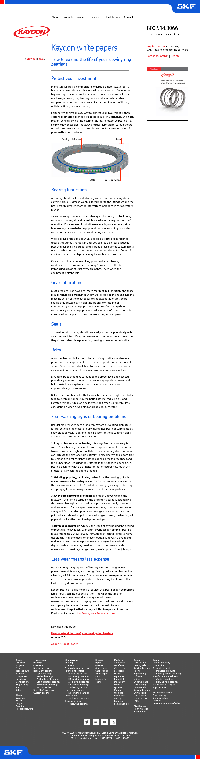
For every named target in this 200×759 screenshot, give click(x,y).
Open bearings (44, 673)
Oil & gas (118, 692)
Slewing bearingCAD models (142, 691)
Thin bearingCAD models (140, 686)
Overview (20, 662)
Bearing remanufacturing (169, 673)
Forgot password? (157, 56)
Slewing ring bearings (167, 681)
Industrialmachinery (119, 680)
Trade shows (22, 671)
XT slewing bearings (78, 687)
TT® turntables (44, 687)
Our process (101, 668)
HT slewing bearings (78, 679)
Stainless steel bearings (48, 681)
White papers (102, 673)
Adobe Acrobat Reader (64, 644)
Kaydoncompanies (21, 675)
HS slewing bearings (78, 676)
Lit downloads (141, 681)
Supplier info (159, 687)
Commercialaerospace (120, 669)
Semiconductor (121, 703)
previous (32, 58)
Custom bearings (42, 692)
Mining (117, 690)
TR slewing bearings (78, 703)
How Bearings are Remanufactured (96, 613)
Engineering (22, 684)
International (140, 711)
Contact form (159, 665)
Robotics (118, 701)
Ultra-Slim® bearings (43, 690)
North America (141, 708)
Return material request (164, 684)
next (41, 58)
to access (156, 46)
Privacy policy (159, 695)
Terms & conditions (162, 692)
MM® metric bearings (47, 684)
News (18, 668)
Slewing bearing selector (77, 668)
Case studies (101, 671)
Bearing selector (41, 668)
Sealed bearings (45, 676)
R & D (18, 687)
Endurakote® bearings (48, 679)
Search (19, 700)
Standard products (165, 671)
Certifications (22, 681)
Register (175, 56)
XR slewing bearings (78, 698)
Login (19, 703)
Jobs (18, 690)
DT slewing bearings (78, 692)
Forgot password (24, 708)
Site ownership (160, 698)
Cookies (157, 700)
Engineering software (140, 675)
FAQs (97, 676)
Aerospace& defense (119, 664)
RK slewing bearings (78, 673)
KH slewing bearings (78, 684)
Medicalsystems (118, 686)
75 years (20, 665)
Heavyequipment (119, 675)
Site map (20, 698)
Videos (137, 679)
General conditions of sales (166, 703)
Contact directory (161, 662)
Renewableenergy (119, 697)
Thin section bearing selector (142, 664)
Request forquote (101, 680)
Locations (21, 679)
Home (19, 695)
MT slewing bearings (78, 681)
